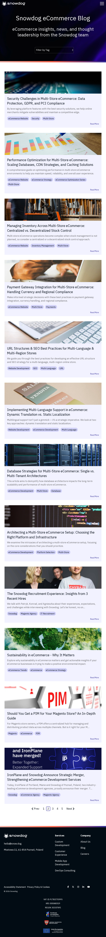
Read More (94, 124)
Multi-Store (48, 118)
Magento (12, 733)
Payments (51, 307)
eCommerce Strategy (42, 179)
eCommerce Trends (17, 670)
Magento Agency (29, 613)
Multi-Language (48, 368)
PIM (38, 733)
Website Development (18, 368)
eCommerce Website (18, 118)
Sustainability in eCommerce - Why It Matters (40, 655)
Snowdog (12, 613)
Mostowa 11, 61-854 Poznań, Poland (23, 849)
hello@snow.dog (12, 843)
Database (56, 491)
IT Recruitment (47, 613)
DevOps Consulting (65, 870)
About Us (85, 841)
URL (61, 368)
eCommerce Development (45, 429)
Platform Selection (46, 552)
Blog (83, 847)
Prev (36, 808)
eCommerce (36, 670)
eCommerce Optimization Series (70, 179)
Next (69, 808)
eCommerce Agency (30, 795)
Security (35, 118)
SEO (35, 368)
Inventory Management (43, 245)
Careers (85, 853)
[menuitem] (15, 887)
